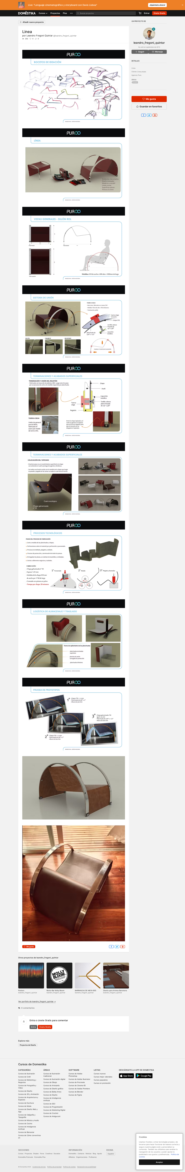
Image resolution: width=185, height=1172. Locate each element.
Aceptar (159, 1162)
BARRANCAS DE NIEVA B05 (85, 990)
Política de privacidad (54, 1167)
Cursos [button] (42, 13)
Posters (21, 990)
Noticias (88, 1153)
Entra (33, 1027)
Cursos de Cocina (25, 1123)
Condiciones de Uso (39, 1167)
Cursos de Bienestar (26, 1132)
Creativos (48, 1153)
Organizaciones (81, 1157)
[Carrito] (140, 13)
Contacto (81, 1153)
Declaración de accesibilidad (86, 1167)
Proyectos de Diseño (28, 1045)
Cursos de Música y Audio (28, 1120)
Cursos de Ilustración (26, 1074)
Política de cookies (69, 1167)
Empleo (36, 1153)
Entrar (147, 13)
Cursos (20, 1153)
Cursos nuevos (100, 1074)
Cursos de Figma (75, 1095)
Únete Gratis (45, 1027)
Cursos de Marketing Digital (54, 1110)
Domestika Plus (39, 1157)
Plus (65, 13)
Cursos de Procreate (77, 1082)
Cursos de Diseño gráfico (53, 1089)
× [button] (182, 4)
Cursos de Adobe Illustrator (79, 1079)
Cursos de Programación (53, 1107)
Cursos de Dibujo (50, 1082)
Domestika (72, 1153)
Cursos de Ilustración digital (54, 1079)
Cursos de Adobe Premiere (79, 1089)
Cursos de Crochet (50, 1113)
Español (111, 1154)
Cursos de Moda (24, 1106)
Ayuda (99, 1153)
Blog (94, 1153)
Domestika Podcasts (25, 1157)
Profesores (93, 1157)
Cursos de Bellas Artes (52, 1092)
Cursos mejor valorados (103, 1077)
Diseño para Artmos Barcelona (115, 990)
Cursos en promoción (102, 1083)
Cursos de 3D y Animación (28, 1094)
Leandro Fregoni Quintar (52, 35)
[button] (71, 13)
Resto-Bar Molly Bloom (55, 990)
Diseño (135, 82)
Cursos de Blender (76, 1092)
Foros (42, 1153)
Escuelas (57, 1153)
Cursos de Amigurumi (51, 1116)
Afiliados (72, 1157)
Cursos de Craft (24, 1077)
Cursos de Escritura (26, 1103)
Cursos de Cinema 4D (77, 1085)
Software (74, 1070)
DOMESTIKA (27, 13)
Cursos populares (101, 1080)
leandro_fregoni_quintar (47, 957)
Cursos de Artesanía (51, 1085)
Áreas (46, 1070)
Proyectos (55, 13)
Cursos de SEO (49, 1104)
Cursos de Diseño (25, 1091)
